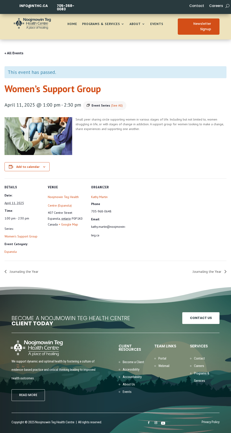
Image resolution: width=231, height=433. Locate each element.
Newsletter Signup (202, 26)
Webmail (163, 366)
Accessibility (131, 369)
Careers (216, 6)
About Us (129, 384)
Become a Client (133, 362)
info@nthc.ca (33, 5)
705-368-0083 (65, 7)
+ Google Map (68, 224)
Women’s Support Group (21, 236)
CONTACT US (201, 318)
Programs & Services (101, 24)
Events (156, 24)
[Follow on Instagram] (156, 422)
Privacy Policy (210, 422)
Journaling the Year (23, 271)
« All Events (14, 53)
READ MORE (28, 395)
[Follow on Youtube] (163, 423)
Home (72, 24)
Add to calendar (27, 167)
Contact (196, 6)
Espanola (11, 252)
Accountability (132, 377)
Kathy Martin (99, 197)
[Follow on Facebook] (148, 422)
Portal (162, 358)
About (135, 24)
